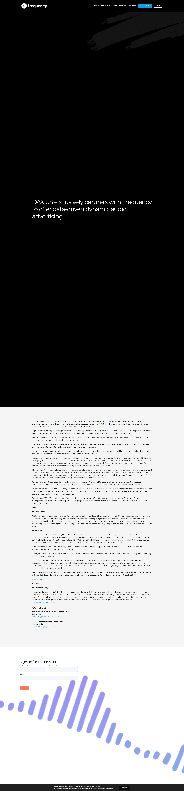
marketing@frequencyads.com (45, 617)
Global (108, 421)
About (96, 6)
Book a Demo (145, 6)
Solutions (105, 6)
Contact (132, 6)
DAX (61, 421)
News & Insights (119, 6)
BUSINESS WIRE (50, 421)
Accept (124, 788)
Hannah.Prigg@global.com (43, 627)
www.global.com (39, 579)
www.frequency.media (45, 602)
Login (158, 6)
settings (110, 789)
